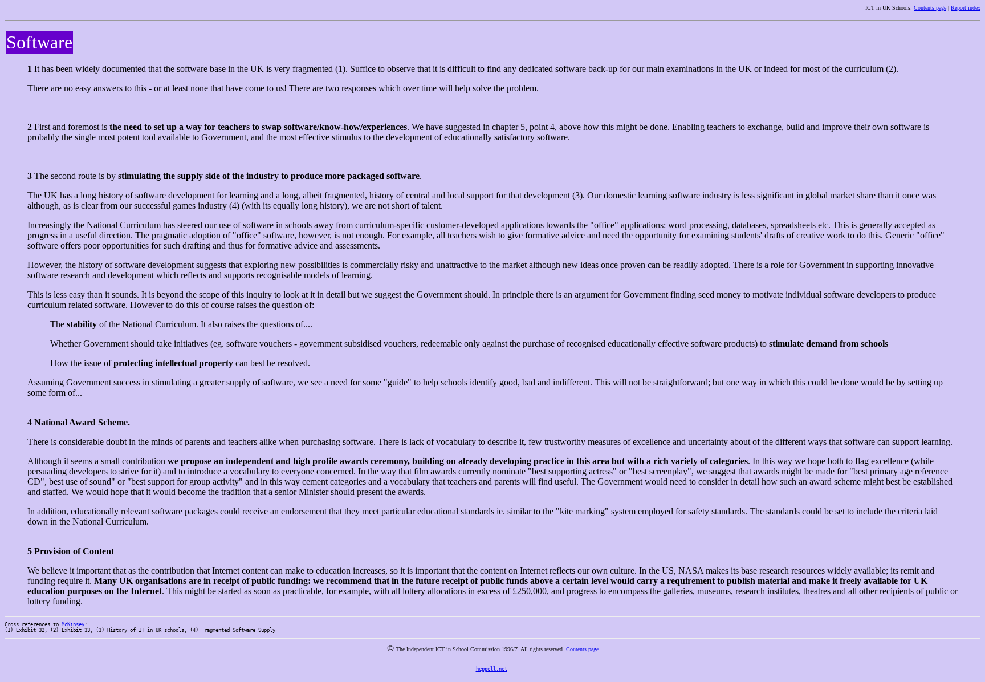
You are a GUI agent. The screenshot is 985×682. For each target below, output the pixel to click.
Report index (965, 8)
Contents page (930, 8)
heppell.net (491, 669)
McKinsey (73, 624)
